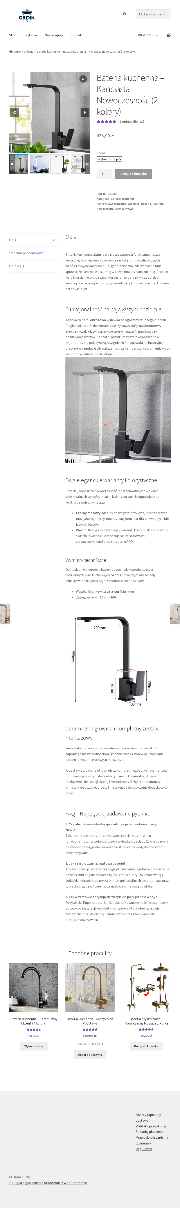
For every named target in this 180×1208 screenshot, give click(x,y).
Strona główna (23, 52)
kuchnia (158, 204)
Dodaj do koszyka (133, 173)
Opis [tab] (12, 240)
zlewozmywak (124, 209)
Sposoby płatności (149, 1131)
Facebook (124, 14)
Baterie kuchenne (48, 52)
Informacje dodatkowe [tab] (26, 253)
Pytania (31, 35)
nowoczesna (105, 209)
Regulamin (144, 1149)
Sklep (13, 35)
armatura (120, 204)
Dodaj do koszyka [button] (90, 1055)
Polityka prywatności (151, 1126)
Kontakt (76, 35)
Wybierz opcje (33, 1046)
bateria (146, 204)
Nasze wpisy (54, 35)
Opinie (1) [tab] (16, 266)
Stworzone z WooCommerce (65, 1182)
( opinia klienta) (131, 121)
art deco (134, 204)
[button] (87, 164)
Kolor (101, 153)
